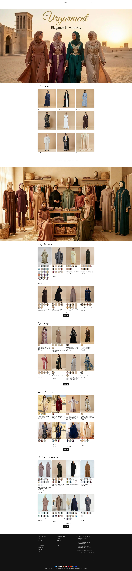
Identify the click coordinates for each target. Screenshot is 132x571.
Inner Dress (59, 131)
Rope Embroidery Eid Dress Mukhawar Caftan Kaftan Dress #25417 (87, 443)
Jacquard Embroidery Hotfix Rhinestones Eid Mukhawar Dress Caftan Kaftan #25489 (43, 443)
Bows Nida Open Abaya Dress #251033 (58, 350)
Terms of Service (41, 553)
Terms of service (71, 568)
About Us (58, 538)
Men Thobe (40, 152)
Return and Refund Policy (42, 542)
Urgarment (49, 568)
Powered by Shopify (54, 568)
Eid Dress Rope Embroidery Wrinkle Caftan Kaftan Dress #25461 (58, 417)
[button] (47, 5)
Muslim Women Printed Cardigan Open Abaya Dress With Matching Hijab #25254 (59, 375)
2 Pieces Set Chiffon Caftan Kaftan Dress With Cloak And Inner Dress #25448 (72, 443)
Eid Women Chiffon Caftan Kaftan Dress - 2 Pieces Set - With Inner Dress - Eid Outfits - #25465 (59, 443)
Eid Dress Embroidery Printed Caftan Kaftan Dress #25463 (44, 417)
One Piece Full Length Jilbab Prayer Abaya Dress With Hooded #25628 (72, 521)
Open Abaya (59, 109)
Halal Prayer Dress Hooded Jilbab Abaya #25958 (86, 485)
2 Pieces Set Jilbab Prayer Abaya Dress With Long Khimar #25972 (44, 519)
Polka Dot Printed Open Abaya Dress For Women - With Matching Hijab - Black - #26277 (86, 348)
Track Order (59, 545)
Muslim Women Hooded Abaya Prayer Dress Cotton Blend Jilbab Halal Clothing (44, 488)
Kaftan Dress (41, 131)
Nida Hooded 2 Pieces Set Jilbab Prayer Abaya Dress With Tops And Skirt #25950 (59, 519)
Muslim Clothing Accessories (82, 152)
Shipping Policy (41, 551)
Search (39, 538)
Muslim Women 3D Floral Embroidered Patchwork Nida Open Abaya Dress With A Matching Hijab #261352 (73, 378)
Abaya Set (78, 109)
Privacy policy (66, 568)
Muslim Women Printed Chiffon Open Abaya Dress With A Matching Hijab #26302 (44, 348)
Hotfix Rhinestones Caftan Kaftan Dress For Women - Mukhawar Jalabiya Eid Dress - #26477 (87, 417)
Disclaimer (40, 540)
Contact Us (59, 540)
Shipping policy (77, 568)
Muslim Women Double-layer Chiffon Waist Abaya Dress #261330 (44, 310)
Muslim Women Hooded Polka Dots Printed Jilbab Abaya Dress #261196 (86, 272)
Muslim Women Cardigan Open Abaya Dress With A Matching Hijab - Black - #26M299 (73, 348)
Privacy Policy (40, 549)
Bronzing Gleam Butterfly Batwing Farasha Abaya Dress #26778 (58, 275)
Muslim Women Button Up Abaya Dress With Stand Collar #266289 (59, 310)
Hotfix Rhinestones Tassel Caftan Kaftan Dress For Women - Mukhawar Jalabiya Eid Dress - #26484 (72, 417)
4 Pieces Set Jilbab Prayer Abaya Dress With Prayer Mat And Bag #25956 (87, 519)
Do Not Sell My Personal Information (44, 545)
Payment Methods (41, 547)
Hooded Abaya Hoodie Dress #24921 (72, 484)
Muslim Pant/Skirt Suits (81, 131)
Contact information (84, 568)
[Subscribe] (55, 560)
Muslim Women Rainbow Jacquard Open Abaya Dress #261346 (44, 375)
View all (66, 315)
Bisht (58, 152)
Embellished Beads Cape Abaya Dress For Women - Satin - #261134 (72, 272)
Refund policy (60, 568)
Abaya (39, 109)
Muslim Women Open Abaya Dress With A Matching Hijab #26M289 (86, 375)
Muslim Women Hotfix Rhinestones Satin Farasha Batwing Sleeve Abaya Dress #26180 (86, 307)
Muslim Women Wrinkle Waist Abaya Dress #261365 (72, 310)
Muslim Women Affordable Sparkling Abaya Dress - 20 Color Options (44, 280)
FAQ (57, 542)
